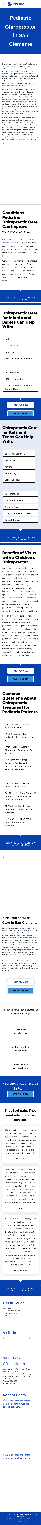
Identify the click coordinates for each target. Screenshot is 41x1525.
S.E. (20, 1208)
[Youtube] (20, 1321)
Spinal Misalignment (15, 454)
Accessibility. (20, 1521)
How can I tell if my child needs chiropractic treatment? (18, 822)
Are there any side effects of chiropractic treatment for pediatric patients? (20, 796)
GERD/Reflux (11, 346)
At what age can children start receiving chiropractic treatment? (19, 809)
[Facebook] (3, 1321)
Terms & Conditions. (26, 1519)
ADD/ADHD (11, 460)
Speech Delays (12, 520)
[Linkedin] (15, 1321)
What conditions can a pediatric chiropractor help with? (19, 737)
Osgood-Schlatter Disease (18, 513)
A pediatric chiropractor (22, 933)
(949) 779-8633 (8, 1316)
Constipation (11, 352)
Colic (7, 339)
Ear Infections (12, 373)
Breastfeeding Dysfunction (18, 359)
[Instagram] (9, 1321)
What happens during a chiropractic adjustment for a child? (19, 750)
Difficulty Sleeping (14, 379)
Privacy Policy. (12, 1519)
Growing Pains (12, 507)
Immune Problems (14, 500)
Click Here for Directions (14, 1358)
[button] (3, 4)
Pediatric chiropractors (10, 99)
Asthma (9, 467)
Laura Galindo (20, 1158)
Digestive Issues (13, 480)
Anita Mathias (20, 1270)
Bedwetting (10, 473)
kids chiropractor (29, 950)
